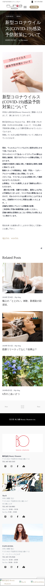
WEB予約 (14, 238)
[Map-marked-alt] (24, 466)
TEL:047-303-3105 (8, 462)
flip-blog (9, 16)
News (18, 16)
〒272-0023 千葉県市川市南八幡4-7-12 (16, 459)
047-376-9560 (38, 2)
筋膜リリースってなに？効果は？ (19, 349)
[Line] (5, 466)
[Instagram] (12, 466)
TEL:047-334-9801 (8, 506)
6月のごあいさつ (11, 394)
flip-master (24, 40)
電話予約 (5, 238)
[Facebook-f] (18, 466)
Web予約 (34, 7)
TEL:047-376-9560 (8, 557)
